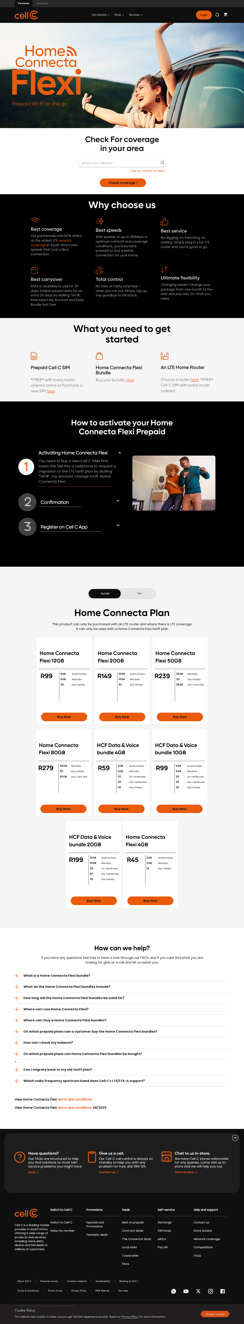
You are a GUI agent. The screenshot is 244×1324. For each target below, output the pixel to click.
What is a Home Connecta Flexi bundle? (56, 975)
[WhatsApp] (174, 1292)
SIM (139, 593)
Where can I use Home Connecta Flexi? (56, 1009)
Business (42, 3)
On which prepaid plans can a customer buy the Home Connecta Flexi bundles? (90, 1031)
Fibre (125, 1264)
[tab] (122, 975)
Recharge (164, 1222)
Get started (99, 15)
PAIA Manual (102, 1290)
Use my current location (148, 171)
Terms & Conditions (28, 1290)
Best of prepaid (133, 1222)
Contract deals (132, 1231)
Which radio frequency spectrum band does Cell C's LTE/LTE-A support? (84, 1081)
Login (203, 15)
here (51, 391)
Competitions (203, 1247)
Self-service (166, 1210)
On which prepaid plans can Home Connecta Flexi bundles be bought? (82, 1054)
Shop (118, 15)
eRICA (162, 1239)
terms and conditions (75, 1099)
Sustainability (103, 1281)
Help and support (206, 1210)
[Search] (217, 15)
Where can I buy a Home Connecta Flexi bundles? (64, 1020)
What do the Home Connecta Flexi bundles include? (66, 986)
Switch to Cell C (61, 1210)
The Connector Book (136, 1239)
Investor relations (77, 1281)
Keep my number (62, 1231)
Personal (23, 3)
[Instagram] (211, 1292)
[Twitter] (199, 1292)
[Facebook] (223, 1292)
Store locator (184, 1172)
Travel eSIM (130, 1256)
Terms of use (55, 1290)
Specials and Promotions (95, 1224)
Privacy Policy (78, 1290)
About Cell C (24, 1281)
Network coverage (207, 1239)
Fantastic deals (97, 1235)
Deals (126, 1210)
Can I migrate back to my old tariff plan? (57, 1069)
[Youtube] (186, 1292)
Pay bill (163, 1247)
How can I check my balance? (48, 1042)
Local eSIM (129, 1247)
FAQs (32, 1172)
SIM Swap (164, 1231)
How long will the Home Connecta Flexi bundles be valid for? (74, 998)
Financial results (49, 1281)
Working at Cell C (128, 1281)
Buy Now (64, 717)
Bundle (105, 593)
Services (134, 15)
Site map (123, 1290)
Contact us (107, 1172)
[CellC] (26, 15)
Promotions (94, 1210)
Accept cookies (215, 1314)
